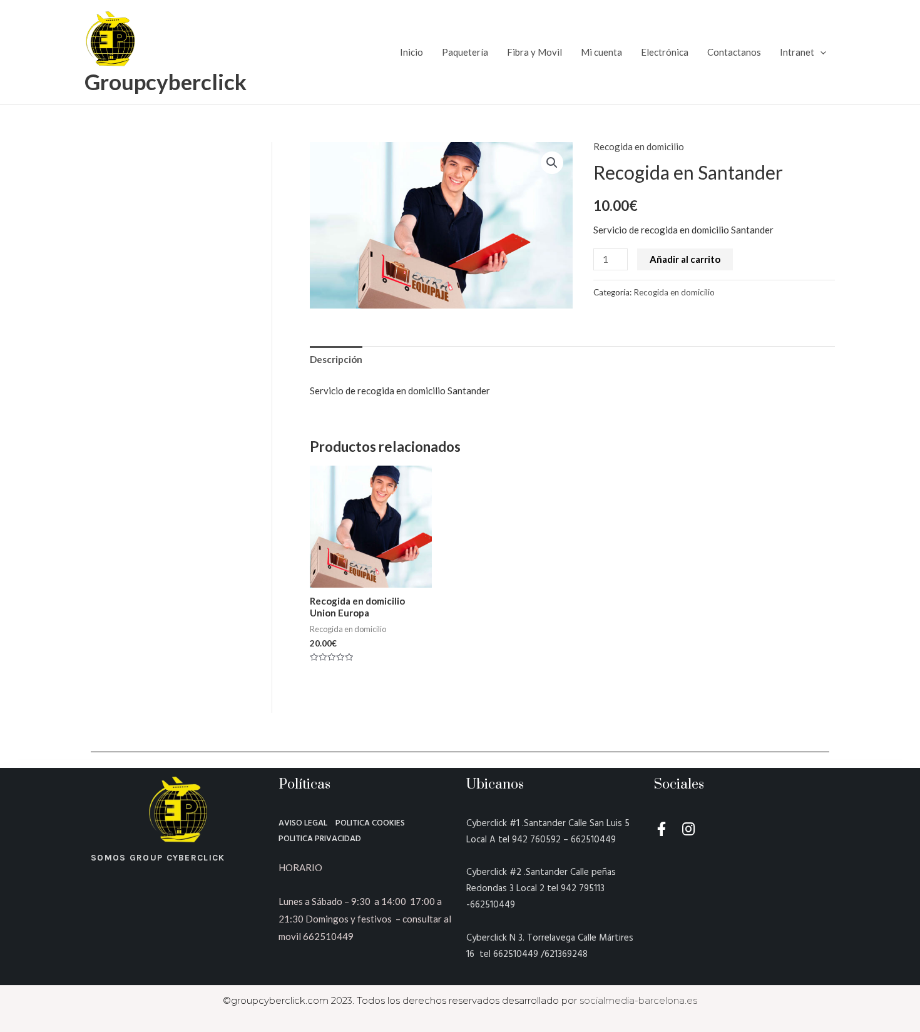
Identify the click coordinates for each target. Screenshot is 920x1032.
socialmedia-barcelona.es (638, 1000)
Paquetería (465, 52)
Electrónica (664, 52)
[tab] (336, 359)
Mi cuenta (601, 52)
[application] (820, 52)
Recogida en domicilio (638, 146)
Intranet (797, 52)
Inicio (411, 52)
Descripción (336, 359)
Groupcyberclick (165, 81)
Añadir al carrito (685, 259)
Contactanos (734, 52)
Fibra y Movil (534, 52)
